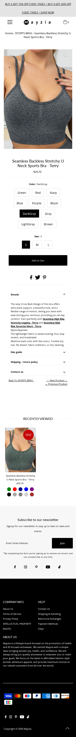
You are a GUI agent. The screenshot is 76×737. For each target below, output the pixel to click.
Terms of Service (12, 613)
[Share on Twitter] (38, 278)
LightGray (28, 224)
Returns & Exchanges (49, 618)
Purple (36, 203)
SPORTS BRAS (23, 33)
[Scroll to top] (67, 728)
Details (15, 294)
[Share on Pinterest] (44, 278)
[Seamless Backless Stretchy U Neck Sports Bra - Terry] (20, 450)
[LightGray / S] (26, 494)
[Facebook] (15, 567)
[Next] (21, 56)
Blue (20, 203)
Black (54, 203)
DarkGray (29, 214)
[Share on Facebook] (31, 278)
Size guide (16, 352)
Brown (48, 224)
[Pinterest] (36, 567)
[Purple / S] (32, 489)
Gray (48, 214)
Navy (53, 193)
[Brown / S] (32, 494)
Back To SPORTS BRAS (21, 380)
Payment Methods (48, 623)
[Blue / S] (26, 489)
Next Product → (58, 380)
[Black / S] (9, 494)
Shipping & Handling (49, 613)
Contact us (17, 371)
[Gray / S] (20, 494)
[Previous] (10, 56)
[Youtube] (48, 567)
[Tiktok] (59, 567)
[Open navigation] (10, 22)
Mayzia (27, 728)
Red (38, 193)
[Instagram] (25, 567)
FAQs (41, 628)
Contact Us (44, 608)
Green (22, 193)
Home (9, 33)
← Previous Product (56, 384)
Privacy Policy (10, 618)
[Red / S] (15, 489)
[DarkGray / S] (15, 494)
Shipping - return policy (24, 361)
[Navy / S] (20, 489)
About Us (8, 608)
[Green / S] (9, 489)
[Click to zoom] (65, 56)
